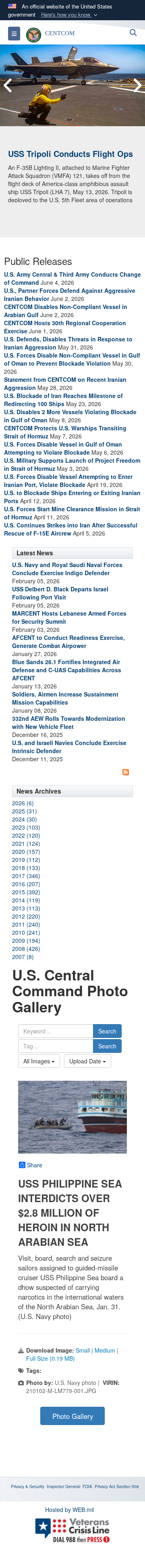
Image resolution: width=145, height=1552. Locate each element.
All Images (37, 1061)
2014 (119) (26, 900)
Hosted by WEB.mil (69, 1509)
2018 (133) (26, 868)
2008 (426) (26, 948)
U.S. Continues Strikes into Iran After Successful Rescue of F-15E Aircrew (70, 529)
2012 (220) (26, 916)
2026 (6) (23, 803)
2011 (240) (26, 924)
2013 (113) (26, 908)
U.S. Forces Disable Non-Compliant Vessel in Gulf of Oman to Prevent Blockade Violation (72, 359)
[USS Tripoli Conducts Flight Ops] (72, 85)
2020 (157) (26, 851)
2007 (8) (23, 957)
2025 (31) (24, 811)
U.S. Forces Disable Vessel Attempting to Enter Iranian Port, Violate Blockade (68, 480)
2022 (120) (26, 835)
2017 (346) (26, 876)
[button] (70, 15)
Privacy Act (105, 1486)
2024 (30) (24, 819)
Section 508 (127, 1486)
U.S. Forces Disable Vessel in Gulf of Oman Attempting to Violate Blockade (63, 448)
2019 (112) (26, 859)
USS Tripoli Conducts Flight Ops (70, 153)
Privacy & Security (27, 1486)
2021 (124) (26, 843)
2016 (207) (26, 884)
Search (107, 1031)
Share (34, 1165)
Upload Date (86, 1061)
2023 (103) (26, 827)
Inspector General (63, 1486)
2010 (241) (26, 932)
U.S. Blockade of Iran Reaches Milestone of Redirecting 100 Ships (63, 400)
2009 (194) (26, 940)
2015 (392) (26, 892)
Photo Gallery (72, 1416)
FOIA (87, 1486)
